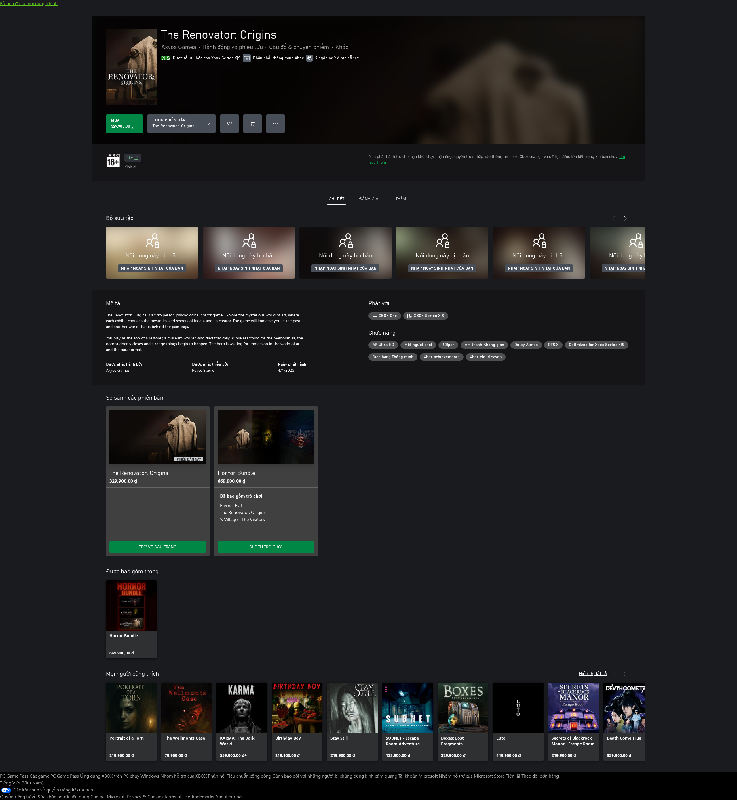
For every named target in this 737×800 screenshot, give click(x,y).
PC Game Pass (14, 776)
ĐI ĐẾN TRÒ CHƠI (266, 546)
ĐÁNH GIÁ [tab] (368, 198)
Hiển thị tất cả (593, 673)
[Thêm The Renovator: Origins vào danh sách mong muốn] (229, 123)
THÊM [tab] (401, 198)
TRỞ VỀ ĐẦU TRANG (157, 546)
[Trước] (614, 218)
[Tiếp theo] (625, 218)
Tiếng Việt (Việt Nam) (21, 783)
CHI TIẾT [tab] (336, 198)
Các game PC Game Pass (54, 776)
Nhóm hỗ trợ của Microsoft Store (472, 776)
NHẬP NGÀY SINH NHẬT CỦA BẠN (152, 268)
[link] (131, 619)
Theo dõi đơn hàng (540, 776)
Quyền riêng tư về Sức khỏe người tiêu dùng (44, 796)
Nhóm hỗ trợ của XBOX (184, 776)
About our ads (229, 796)
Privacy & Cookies (145, 796)
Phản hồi (217, 776)
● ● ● (275, 123)
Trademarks (202, 796)
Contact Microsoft (108, 796)
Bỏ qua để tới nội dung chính (29, 3)
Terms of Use (177, 796)
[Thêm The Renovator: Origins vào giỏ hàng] (252, 123)
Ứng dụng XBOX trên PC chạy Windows (119, 776)
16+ (130, 158)
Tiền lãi (513, 776)
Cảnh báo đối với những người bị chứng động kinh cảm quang (334, 776)
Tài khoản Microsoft (418, 776)
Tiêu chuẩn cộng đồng (249, 776)
